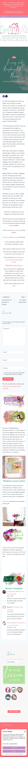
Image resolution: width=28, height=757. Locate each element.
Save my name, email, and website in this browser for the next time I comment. (14, 373)
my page (15, 237)
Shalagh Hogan (11, 591)
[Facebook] (3, 96)
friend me (5, 237)
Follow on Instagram (14, 711)
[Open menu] (3, 16)
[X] (6, 96)
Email (5, 360)
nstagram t (13, 230)
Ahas (14, 57)
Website (5, 368)
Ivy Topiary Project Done (22, 299)
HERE (6, 501)
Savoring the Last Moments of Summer (7, 300)
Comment (6, 328)
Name (5, 352)
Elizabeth (9, 622)
